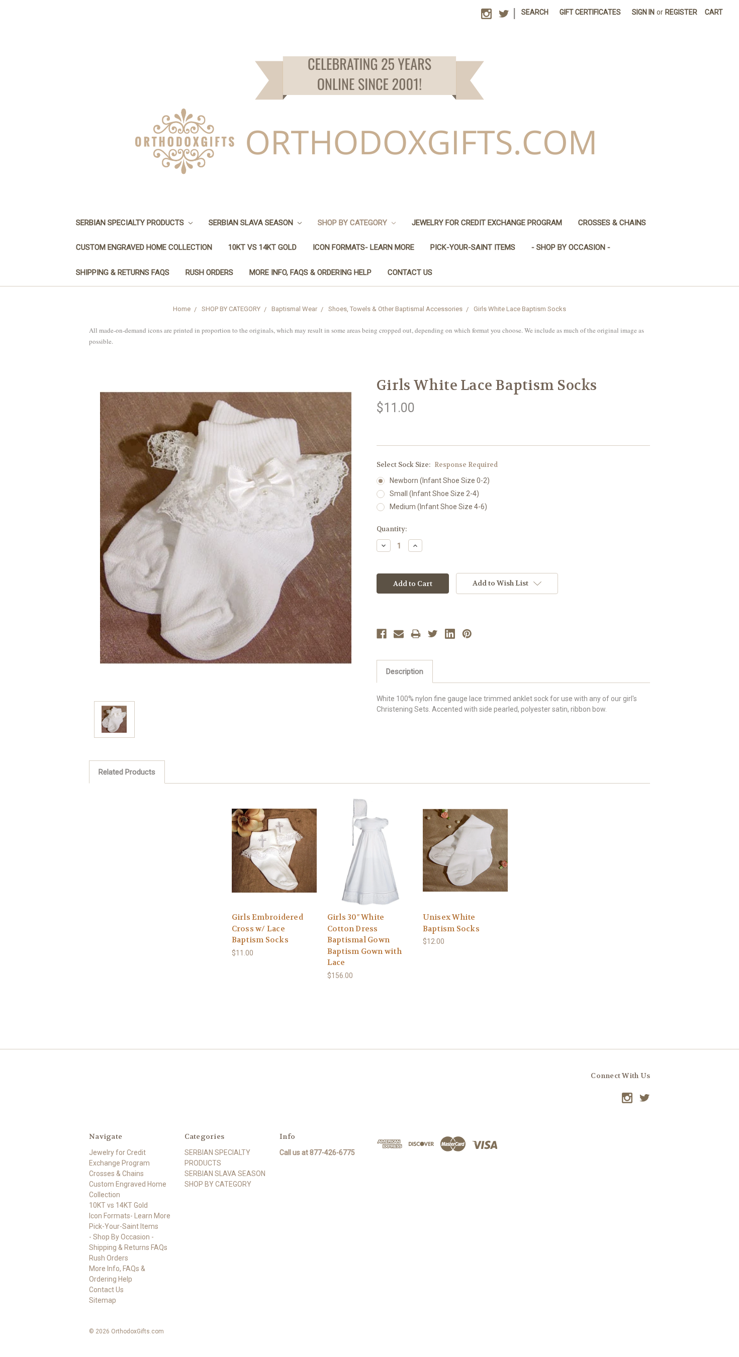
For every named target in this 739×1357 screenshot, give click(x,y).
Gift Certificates (590, 12)
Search (534, 12)
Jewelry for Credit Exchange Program (487, 222)
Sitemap (102, 1300)
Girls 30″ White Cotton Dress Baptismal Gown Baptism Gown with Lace (364, 939)
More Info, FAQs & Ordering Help (310, 272)
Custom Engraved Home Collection (144, 247)
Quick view (274, 841)
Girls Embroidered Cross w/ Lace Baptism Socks (267, 928)
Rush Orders (209, 272)
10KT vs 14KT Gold (262, 247)
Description (404, 671)
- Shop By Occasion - (570, 247)
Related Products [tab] (127, 772)
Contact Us (410, 272)
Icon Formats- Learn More (363, 247)
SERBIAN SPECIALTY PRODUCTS (131, 222)
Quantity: (392, 529)
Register (681, 12)
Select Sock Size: (437, 464)
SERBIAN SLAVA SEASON (252, 222)
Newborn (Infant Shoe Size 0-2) (440, 480)
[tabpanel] (274, 876)
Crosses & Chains (612, 222)
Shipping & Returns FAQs (122, 272)
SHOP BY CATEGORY (353, 222)
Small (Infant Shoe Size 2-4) (434, 494)
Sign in (643, 12)
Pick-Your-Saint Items (472, 247)
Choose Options (274, 858)
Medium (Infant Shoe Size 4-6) (438, 507)
